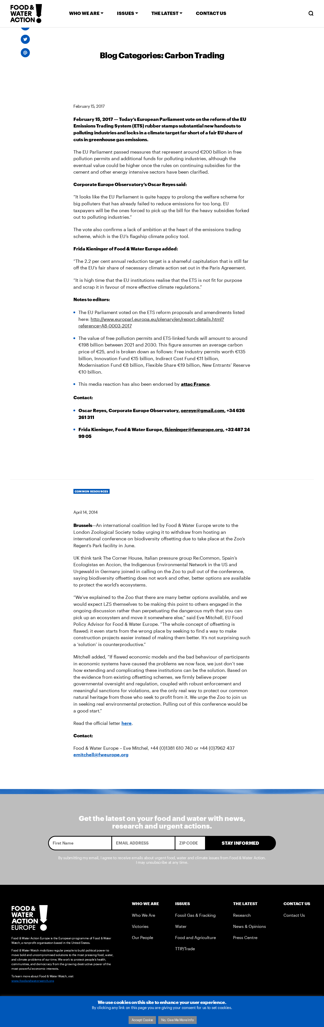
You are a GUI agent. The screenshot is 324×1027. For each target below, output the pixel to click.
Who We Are (143, 915)
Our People (142, 937)
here (127, 723)
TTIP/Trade (185, 948)
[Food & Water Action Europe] (26, 13)
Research (242, 915)
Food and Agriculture (195, 937)
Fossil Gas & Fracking (195, 915)
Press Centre (245, 937)
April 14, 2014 (85, 512)
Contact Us (294, 915)
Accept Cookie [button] (142, 1020)
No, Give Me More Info (177, 1020)
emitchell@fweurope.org (100, 754)
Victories (140, 926)
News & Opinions (249, 926)
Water (181, 926)
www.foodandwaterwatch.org (32, 980)
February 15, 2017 (89, 106)
